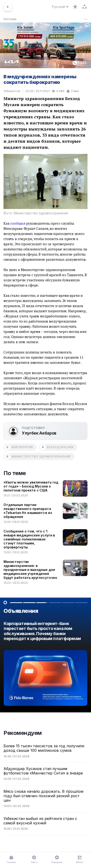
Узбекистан (12, 91)
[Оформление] (75, 7)
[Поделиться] (84, 7)
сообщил (17, 223)
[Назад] (8, 7)
